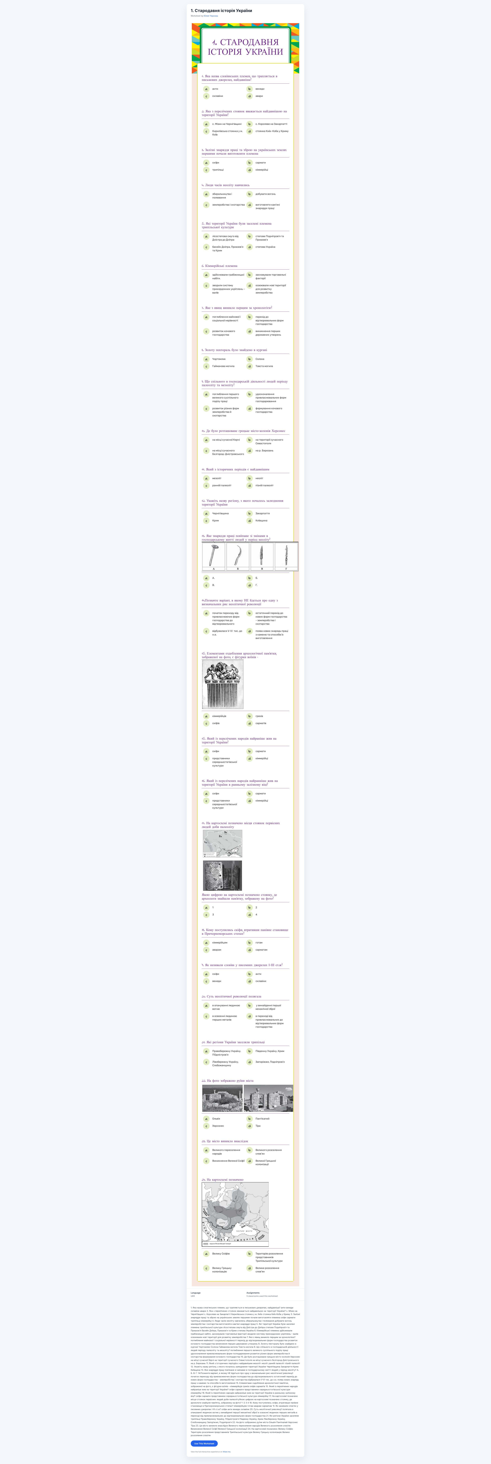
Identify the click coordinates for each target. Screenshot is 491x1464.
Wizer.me (226, 1452)
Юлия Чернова (211, 16)
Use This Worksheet (204, 1443)
